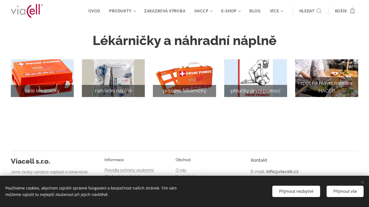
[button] (310, 11)
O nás (181, 170)
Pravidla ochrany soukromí (129, 170)
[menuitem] (94, 11)
